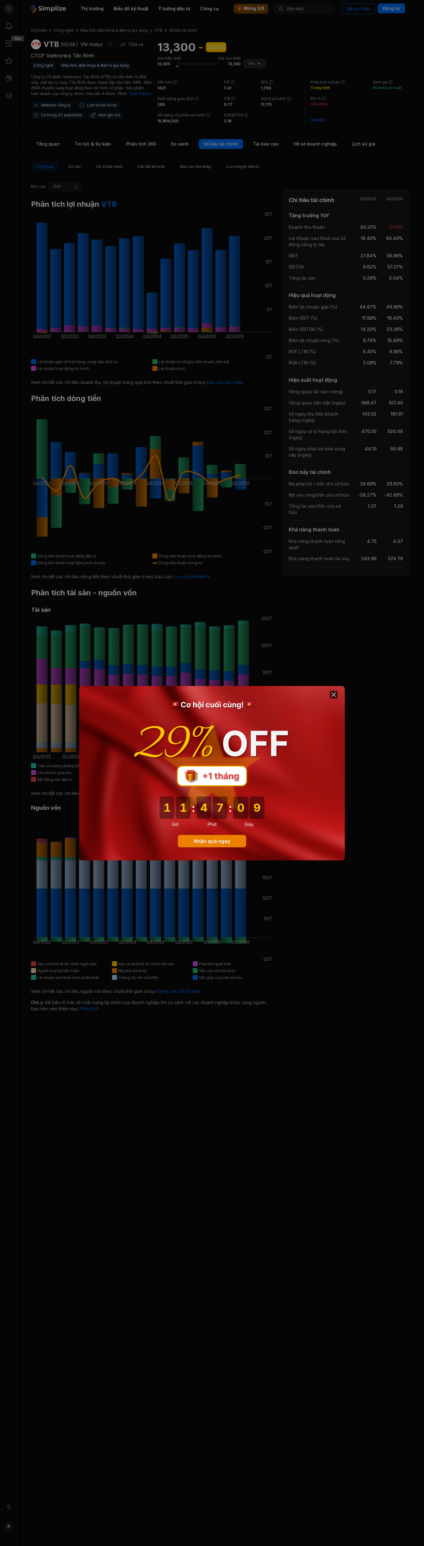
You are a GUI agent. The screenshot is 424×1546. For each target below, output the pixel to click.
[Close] (333, 694)
